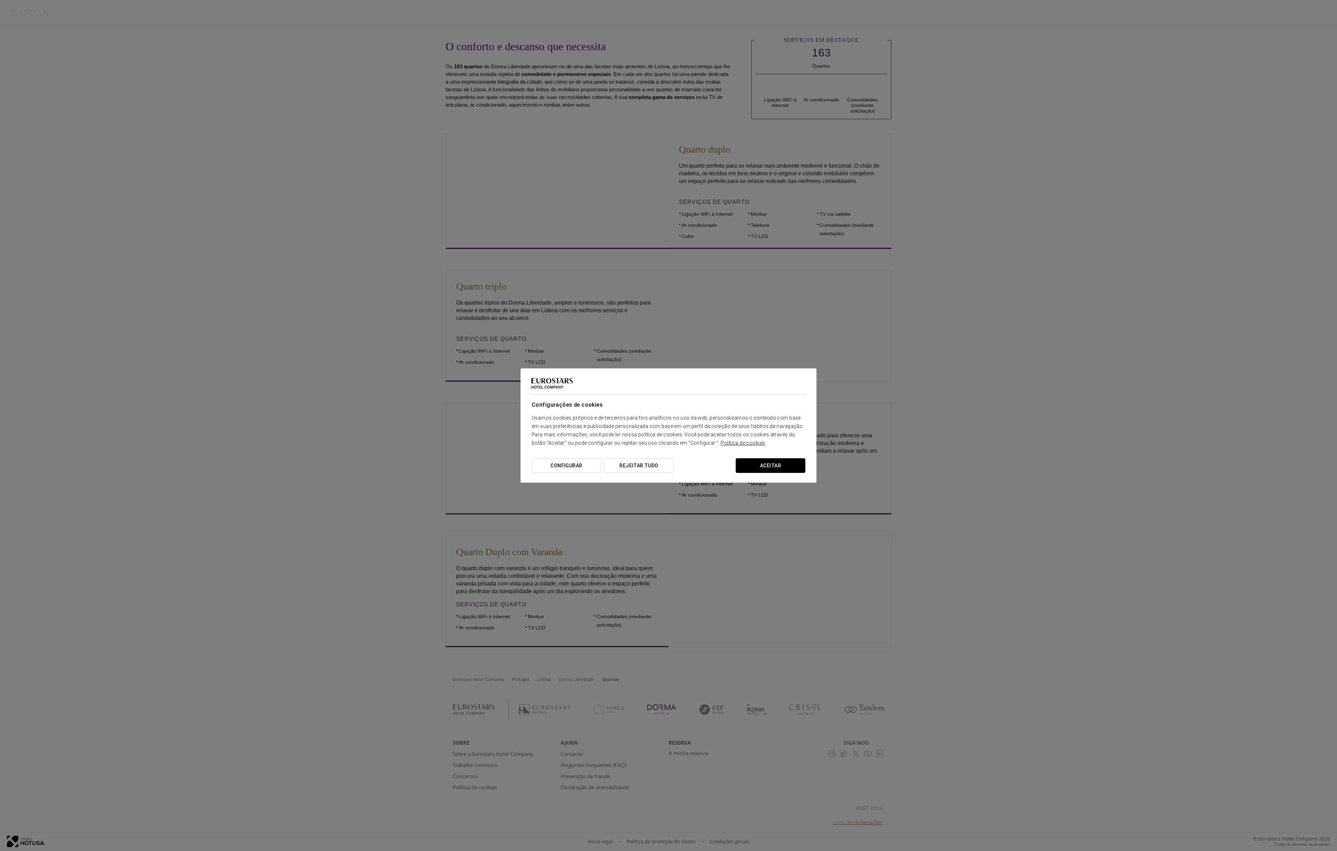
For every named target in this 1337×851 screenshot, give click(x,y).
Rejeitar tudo (638, 465)
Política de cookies (743, 443)
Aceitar (770, 465)
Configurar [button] (566, 465)
